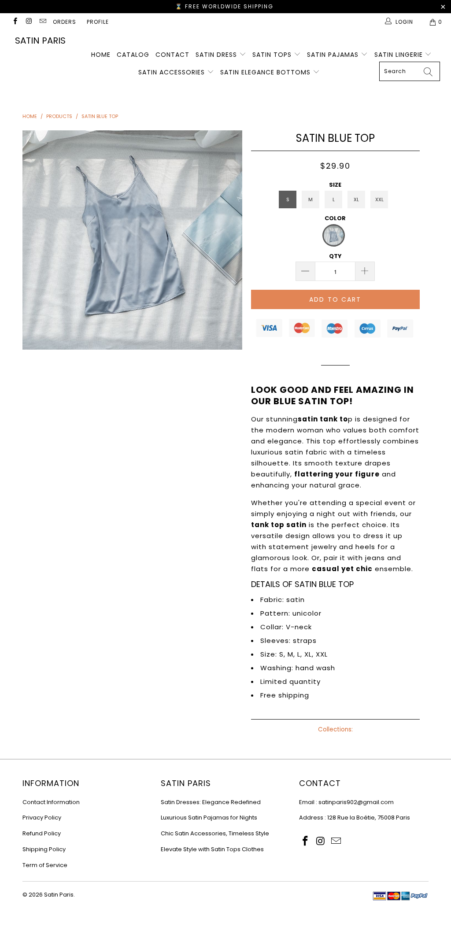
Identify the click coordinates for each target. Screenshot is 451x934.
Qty (335, 256)
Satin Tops (273, 54)
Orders (64, 22)
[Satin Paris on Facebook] (14, 22)
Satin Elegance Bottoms (266, 72)
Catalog (133, 54)
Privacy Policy (41, 817)
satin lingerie (399, 54)
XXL (379, 199)
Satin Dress (217, 54)
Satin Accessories (172, 72)
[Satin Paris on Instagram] (28, 22)
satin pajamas (334, 54)
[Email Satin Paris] (42, 22)
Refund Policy (41, 833)
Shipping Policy (44, 849)
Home (101, 54)
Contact (172, 54)
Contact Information (51, 802)
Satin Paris (40, 40)
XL (356, 199)
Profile (98, 22)
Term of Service (44, 865)
